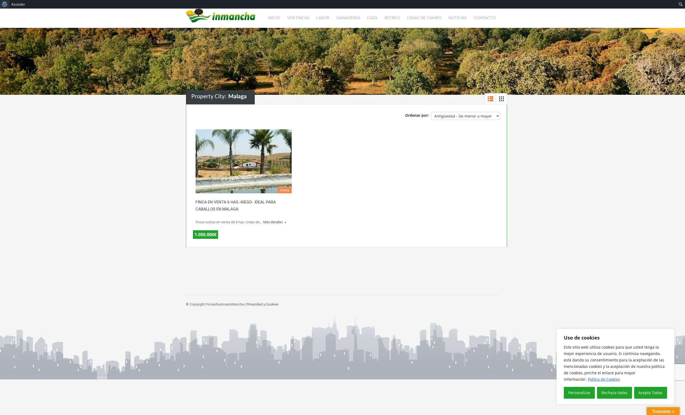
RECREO (392, 18)
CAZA (372, 18)
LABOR (322, 18)
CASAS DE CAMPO (424, 18)
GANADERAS (348, 18)
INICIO (274, 18)
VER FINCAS (298, 18)
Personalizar (579, 392)
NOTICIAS (457, 18)
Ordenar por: (417, 115)
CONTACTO (485, 18)
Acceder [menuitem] (18, 4)
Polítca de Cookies (604, 379)
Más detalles (273, 222)
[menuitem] (4, 4)
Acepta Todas (650, 392)
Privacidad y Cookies (262, 304)
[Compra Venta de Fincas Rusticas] (221, 18)
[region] (615, 366)
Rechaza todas (614, 392)
